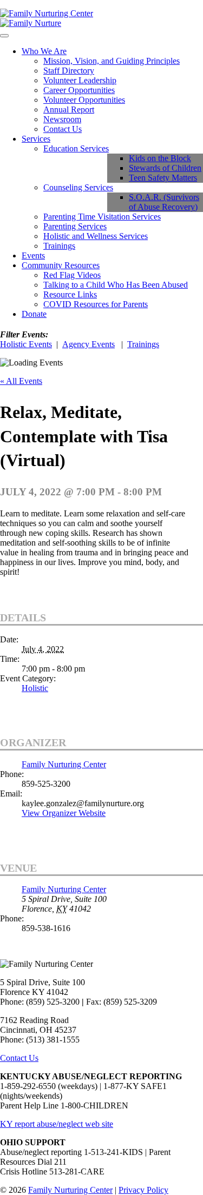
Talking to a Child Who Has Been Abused (115, 284)
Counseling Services (78, 187)
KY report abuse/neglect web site (56, 1123)
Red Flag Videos (72, 275)
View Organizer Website (64, 813)
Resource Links (70, 294)
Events (33, 255)
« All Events (21, 381)
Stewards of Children (165, 167)
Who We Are (44, 51)
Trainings (59, 245)
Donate (34, 313)
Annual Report (68, 109)
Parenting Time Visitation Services (102, 216)
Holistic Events (26, 344)
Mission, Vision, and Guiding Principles (111, 60)
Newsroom (62, 119)
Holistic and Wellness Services (95, 236)
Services (36, 138)
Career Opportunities (79, 90)
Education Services (76, 148)
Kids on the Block (160, 158)
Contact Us (62, 129)
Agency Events (88, 344)
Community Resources (61, 265)
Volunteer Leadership (79, 80)
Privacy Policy (143, 1189)
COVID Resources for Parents (95, 304)
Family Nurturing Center (64, 764)
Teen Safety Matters (163, 177)
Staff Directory (68, 70)
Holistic (35, 688)
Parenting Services (75, 226)
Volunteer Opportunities (84, 99)
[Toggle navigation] (4, 35)
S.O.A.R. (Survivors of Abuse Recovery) (164, 201)
